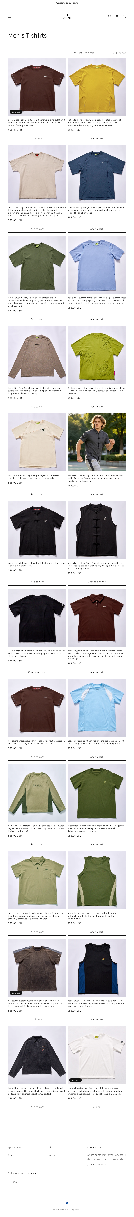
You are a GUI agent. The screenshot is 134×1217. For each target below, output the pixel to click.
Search (11, 1154)
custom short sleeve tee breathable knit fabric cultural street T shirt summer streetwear (37, 564)
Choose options (97, 581)
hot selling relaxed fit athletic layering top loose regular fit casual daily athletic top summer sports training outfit (96, 742)
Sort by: (78, 52)
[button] (9, 16)
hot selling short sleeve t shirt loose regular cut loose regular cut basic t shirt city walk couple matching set (37, 742)
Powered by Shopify (73, 1210)
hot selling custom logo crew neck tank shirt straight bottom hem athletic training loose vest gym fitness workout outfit (93, 916)
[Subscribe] (63, 1182)
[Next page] (75, 1122)
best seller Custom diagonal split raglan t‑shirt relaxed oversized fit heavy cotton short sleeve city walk (34, 477)
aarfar (62, 1210)
